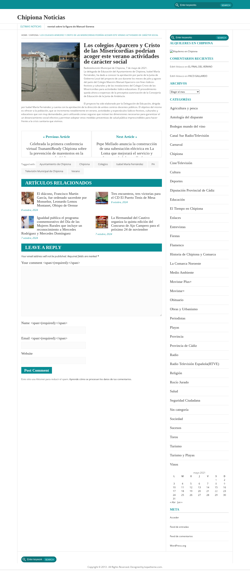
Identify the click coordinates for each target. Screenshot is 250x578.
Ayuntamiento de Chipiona (55, 164)
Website (27, 353)
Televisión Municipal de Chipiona (44, 171)
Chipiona (33, 35)
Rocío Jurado (179, 382)
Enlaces (175, 218)
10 (174, 487)
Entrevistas (178, 227)
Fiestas (175, 236)
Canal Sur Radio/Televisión (189, 136)
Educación (177, 199)
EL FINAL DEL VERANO (200, 66)
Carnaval (176, 145)
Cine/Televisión (181, 163)
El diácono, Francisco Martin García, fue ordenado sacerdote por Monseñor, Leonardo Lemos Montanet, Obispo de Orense (62, 199)
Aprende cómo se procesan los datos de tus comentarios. (100, 379)
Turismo (176, 446)
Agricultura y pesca (184, 108)
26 (191, 495)
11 (182, 487)
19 (191, 491)
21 (207, 491)
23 (224, 491)
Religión (176, 373)
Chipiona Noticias (41, 17)
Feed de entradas (179, 527)
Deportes (176, 181)
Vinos (174, 464)
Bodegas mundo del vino (187, 126)
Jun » (179, 502)
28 (207, 495)
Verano (75, 171)
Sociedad (176, 419)
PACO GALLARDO (197, 76)
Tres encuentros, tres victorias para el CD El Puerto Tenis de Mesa (136, 196)
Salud (174, 391)
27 (199, 495)
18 (182, 491)
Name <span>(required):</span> (44, 323)
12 (191, 487)
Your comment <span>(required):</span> (50, 262)
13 (199, 487)
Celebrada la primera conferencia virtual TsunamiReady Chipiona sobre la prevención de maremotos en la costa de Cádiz (56, 151)
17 (174, 491)
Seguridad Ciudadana (185, 400)
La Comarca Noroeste (185, 263)
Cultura (175, 172)
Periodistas (177, 318)
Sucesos (175, 428)
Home (24, 35)
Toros (174, 437)
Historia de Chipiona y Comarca (193, 254)
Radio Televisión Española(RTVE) (194, 364)
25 (182, 495)
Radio (174, 355)
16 (224, 487)
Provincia (176, 336)
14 (207, 487)
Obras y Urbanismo (184, 309)
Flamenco (177, 245)
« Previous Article (56, 136)
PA (153, 164)
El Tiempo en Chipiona (186, 208)
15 (216, 487)
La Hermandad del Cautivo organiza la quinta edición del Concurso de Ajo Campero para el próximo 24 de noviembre (135, 223)
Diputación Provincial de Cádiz (192, 190)
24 (174, 495)
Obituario (176, 300)
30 (224, 495)
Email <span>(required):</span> (44, 338)
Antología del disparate (186, 117)
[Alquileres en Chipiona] (183, 51)
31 (174, 498)
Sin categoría (179, 410)
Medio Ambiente (182, 272)
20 (199, 491)
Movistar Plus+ (181, 282)
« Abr (173, 502)
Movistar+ (177, 291)
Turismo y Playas (182, 455)
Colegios (103, 164)
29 (216, 495)
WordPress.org (178, 545)
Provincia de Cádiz (183, 346)
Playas (174, 327)
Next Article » (126, 136)
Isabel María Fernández (129, 164)
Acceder (174, 517)
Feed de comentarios (181, 536)
